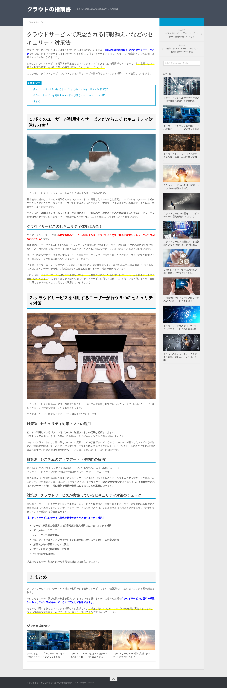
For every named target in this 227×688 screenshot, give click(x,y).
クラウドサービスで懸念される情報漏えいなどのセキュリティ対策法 (181, 243)
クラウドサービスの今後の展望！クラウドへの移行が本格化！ (181, 187)
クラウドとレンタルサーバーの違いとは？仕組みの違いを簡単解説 (181, 99)
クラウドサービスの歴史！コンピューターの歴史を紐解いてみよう (181, 215)
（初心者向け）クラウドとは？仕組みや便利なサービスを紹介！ (181, 299)
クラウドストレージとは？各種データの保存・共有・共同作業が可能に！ (181, 157)
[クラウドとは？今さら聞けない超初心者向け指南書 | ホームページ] (49, 9)
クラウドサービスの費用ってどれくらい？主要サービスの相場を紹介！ (181, 328)
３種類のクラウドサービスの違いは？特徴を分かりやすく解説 (180, 271)
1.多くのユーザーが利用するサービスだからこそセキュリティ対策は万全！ (71, 89)
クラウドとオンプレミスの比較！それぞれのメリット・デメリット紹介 (181, 128)
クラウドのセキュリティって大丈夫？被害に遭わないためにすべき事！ (180, 357)
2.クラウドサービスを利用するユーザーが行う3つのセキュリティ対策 (68, 95)
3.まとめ (36, 101)
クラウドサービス (35, 22)
